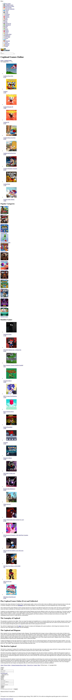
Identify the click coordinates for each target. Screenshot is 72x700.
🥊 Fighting (6, 31)
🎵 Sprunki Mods (7, 34)
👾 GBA (5, 22)
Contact (35, 665)
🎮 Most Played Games (8, 6)
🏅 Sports (5, 46)
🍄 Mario (5, 19)
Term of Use (30, 665)
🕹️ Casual (5, 11)
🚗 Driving (6, 30)
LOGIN (2, 676)
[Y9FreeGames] (5, 50)
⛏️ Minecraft (6, 43)
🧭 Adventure (6, 14)
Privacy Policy (7, 665)
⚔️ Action (5, 42)
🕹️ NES (5, 27)
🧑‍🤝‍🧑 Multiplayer (6, 35)
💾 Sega (5, 21)
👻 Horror (5, 38)
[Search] (1, 52)
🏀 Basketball (6, 41)
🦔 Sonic (5, 18)
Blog (39, 665)
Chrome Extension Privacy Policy (18, 665)
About (2, 665)
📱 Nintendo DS (7, 23)
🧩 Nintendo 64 (7, 25)
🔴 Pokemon (6, 17)
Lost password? (4, 673)
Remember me (5, 674)
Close (2, 667)
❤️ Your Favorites (7, 7)
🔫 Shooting (6, 45)
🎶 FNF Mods (6, 37)
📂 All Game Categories (8, 9)
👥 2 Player (6, 10)
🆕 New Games (7, 3)
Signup (2, 686)
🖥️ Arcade (5, 13)
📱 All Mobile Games (8, 5)
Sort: (2, 61)
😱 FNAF (5, 33)
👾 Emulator (6, 15)
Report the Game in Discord (7, 698)
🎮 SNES (5, 26)
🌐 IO (4, 39)
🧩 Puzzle (5, 29)
